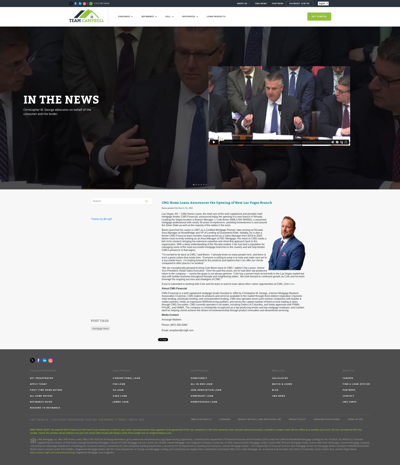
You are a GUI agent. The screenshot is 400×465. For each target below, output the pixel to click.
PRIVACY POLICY (297, 419)
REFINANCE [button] (148, 16)
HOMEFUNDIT (199, 378)
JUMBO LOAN (121, 402)
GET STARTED (319, 16)
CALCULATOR (280, 378)
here (291, 284)
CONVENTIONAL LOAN (126, 378)
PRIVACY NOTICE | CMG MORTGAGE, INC (259, 419)
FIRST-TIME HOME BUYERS (46, 390)
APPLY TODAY (38, 384)
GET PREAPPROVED (41, 378)
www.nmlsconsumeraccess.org (148, 439)
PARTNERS (278, 3)
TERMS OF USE (355, 419)
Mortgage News (100, 328)
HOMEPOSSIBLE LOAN (204, 402)
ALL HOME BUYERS (41, 396)
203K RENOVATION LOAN (206, 390)
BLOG (275, 390)
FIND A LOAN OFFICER (356, 384)
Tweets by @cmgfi (101, 219)
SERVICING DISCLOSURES (327, 419)
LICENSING (225, 419)
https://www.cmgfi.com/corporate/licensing (52, 452)
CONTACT (348, 396)
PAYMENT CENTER (299, 3)
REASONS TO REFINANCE (45, 407)
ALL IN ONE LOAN (202, 384)
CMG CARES (350, 402)
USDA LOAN (120, 396)
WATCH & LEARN (282, 384)
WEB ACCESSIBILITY (201, 419)
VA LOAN (118, 390)
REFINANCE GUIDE (41, 402)
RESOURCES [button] (189, 16)
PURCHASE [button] (124, 16)
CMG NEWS (261, 3)
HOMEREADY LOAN (202, 396)
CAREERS (348, 378)
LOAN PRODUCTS (216, 16)
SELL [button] (168, 16)
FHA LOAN (119, 384)
